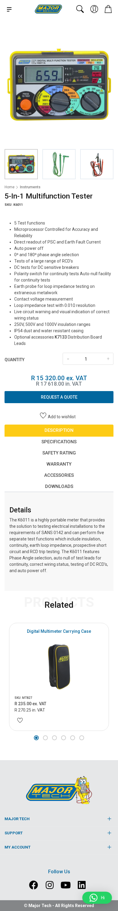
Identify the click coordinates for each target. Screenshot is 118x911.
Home (10, 187)
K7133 (61, 337)
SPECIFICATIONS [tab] (59, 441)
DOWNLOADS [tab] (59, 486)
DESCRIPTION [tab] (59, 430)
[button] (36, 738)
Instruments (30, 187)
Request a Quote (59, 397)
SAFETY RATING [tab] (59, 453)
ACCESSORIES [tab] (59, 475)
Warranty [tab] (59, 464)
